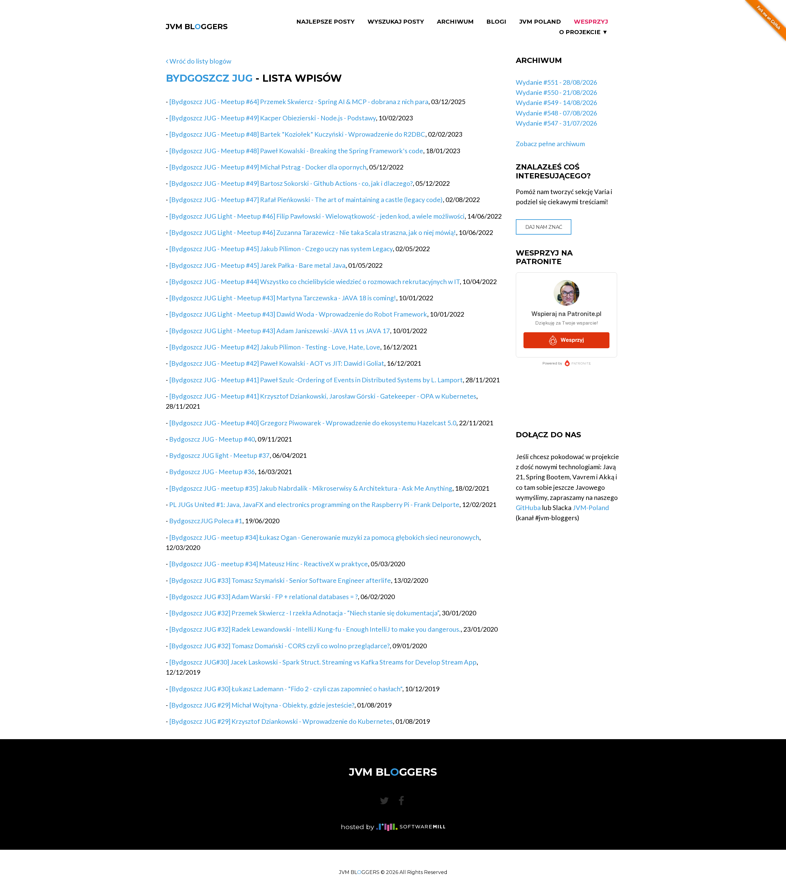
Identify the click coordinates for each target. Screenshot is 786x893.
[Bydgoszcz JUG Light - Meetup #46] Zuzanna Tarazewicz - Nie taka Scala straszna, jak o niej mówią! (312, 232)
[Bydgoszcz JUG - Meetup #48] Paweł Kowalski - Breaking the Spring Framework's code (296, 151)
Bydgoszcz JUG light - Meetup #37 (219, 455)
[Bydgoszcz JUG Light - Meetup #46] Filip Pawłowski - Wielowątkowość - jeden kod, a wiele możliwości (317, 216)
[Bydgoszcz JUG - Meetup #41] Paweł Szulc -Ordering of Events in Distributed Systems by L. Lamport (316, 380)
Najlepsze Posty (325, 21)
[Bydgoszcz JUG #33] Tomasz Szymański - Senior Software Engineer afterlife (280, 580)
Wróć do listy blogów (199, 61)
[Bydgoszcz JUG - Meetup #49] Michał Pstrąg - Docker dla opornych (267, 167)
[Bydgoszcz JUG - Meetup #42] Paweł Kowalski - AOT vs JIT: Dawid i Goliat (276, 363)
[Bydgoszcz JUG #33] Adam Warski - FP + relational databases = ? (263, 597)
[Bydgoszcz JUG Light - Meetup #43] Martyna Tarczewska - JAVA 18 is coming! (282, 298)
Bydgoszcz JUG (209, 78)
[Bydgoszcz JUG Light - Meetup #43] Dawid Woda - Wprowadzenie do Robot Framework (298, 314)
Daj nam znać (543, 227)
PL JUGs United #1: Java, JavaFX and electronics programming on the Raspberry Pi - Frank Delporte (314, 505)
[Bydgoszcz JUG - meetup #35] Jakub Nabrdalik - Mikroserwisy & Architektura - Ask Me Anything (310, 488)
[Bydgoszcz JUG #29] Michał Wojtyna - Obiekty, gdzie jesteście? (261, 705)
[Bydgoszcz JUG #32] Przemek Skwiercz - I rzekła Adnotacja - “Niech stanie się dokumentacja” (304, 613)
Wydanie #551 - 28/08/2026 (556, 82)
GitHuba (528, 508)
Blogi (496, 21)
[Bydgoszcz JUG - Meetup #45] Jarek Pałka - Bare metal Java (257, 265)
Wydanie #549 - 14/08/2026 (556, 103)
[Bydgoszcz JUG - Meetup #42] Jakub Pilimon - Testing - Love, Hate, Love (274, 347)
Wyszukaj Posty (396, 21)
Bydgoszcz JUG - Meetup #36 (212, 472)
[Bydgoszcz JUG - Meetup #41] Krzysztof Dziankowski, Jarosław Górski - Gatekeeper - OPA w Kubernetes (322, 396)
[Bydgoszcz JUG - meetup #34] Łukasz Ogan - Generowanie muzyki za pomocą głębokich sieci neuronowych (324, 537)
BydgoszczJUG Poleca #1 (205, 521)
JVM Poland (540, 21)
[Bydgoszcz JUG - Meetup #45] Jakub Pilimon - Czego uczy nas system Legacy (281, 249)
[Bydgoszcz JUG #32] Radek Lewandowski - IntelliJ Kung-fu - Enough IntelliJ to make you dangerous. (315, 629)
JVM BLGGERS (197, 26)
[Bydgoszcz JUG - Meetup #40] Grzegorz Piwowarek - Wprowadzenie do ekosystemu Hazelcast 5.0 (312, 423)
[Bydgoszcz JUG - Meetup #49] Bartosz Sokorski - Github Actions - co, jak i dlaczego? (291, 183)
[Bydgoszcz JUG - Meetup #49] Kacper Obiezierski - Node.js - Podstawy (272, 118)
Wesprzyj (591, 21)
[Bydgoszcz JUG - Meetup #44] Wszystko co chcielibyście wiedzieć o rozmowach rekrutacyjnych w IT (314, 282)
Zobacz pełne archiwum (550, 144)
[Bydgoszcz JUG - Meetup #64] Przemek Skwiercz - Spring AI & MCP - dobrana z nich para (298, 102)
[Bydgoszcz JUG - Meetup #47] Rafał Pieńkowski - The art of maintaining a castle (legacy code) (306, 200)
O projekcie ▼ (583, 32)
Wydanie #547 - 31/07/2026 (556, 123)
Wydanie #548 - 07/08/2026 (556, 113)
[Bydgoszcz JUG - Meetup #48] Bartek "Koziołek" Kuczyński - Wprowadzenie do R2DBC (297, 134)
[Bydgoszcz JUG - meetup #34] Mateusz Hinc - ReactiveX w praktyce (268, 564)
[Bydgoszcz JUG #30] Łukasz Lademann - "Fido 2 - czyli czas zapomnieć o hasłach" (285, 689)
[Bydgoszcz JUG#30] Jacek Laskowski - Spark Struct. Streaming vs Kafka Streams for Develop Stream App (323, 662)
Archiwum (455, 21)
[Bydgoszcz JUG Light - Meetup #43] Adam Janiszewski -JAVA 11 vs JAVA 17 (279, 331)
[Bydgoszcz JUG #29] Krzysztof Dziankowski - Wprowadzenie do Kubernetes (281, 721)
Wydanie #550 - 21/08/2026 (556, 92)
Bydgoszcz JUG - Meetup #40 (212, 439)
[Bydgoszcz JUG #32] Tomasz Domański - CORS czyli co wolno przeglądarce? (279, 646)
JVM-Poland (591, 508)
